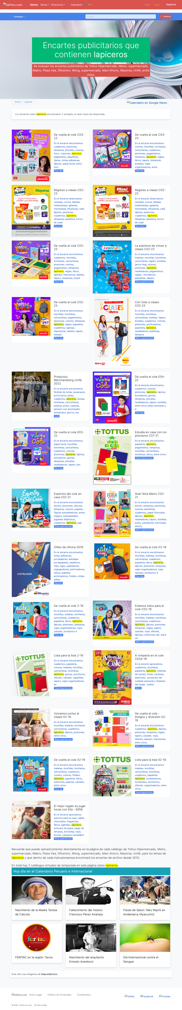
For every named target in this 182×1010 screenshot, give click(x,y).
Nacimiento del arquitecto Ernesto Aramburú (86, 959)
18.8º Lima (152, 4)
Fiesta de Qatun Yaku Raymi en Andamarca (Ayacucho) (144, 912)
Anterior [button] (17, 102)
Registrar (171, 4)
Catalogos (18, 16)
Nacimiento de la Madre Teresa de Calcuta (36, 912)
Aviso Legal (35, 994)
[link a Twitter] (130, 996)
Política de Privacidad (59, 994)
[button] (88, 5)
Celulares (167, 16)
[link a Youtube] (164, 996)
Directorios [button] (57, 4)
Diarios (34, 4)
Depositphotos (49, 974)
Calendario (76, 4)
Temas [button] (43, 4)
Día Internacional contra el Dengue (140, 959)
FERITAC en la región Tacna (33, 957)
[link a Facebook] (146, 996)
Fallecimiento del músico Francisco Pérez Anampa (86, 912)
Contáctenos (84, 994)
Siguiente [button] (29, 102)
